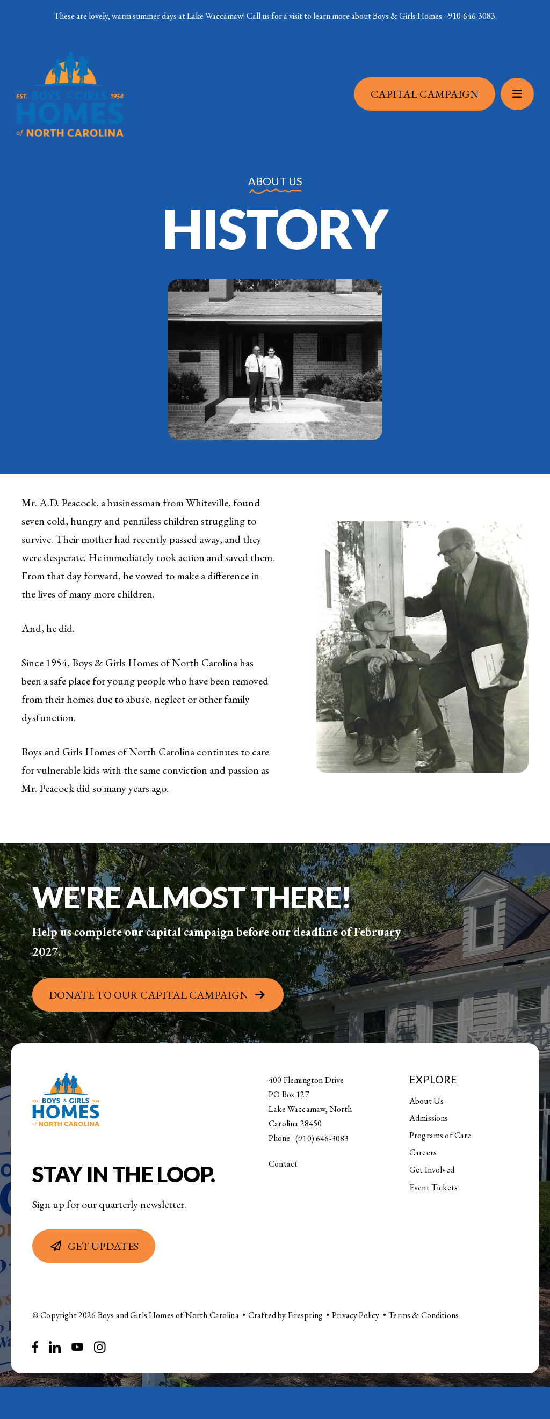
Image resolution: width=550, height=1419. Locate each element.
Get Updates (103, 1246)
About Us (426, 1101)
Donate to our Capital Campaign (148, 995)
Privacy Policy (355, 1315)
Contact (283, 1163)
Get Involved (431, 1169)
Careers (423, 1152)
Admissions (428, 1118)
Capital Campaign (433, 95)
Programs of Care (440, 1135)
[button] (525, 95)
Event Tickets (433, 1187)
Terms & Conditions (423, 1315)
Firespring (305, 1315)
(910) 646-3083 (322, 1138)
